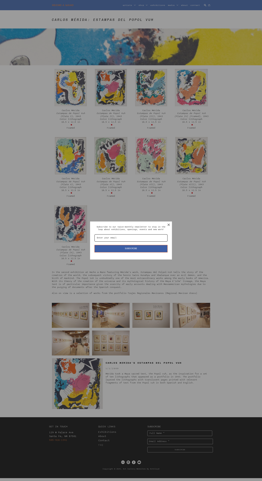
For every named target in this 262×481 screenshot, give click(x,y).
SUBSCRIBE (131, 248)
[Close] (168, 224)
